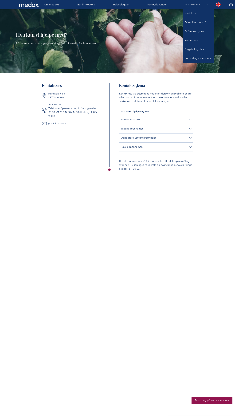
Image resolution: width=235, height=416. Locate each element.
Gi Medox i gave (194, 31)
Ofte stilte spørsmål (196, 22)
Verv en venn (192, 40)
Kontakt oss (191, 13)
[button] (231, 5)
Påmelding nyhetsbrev (198, 58)
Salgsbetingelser (194, 49)
